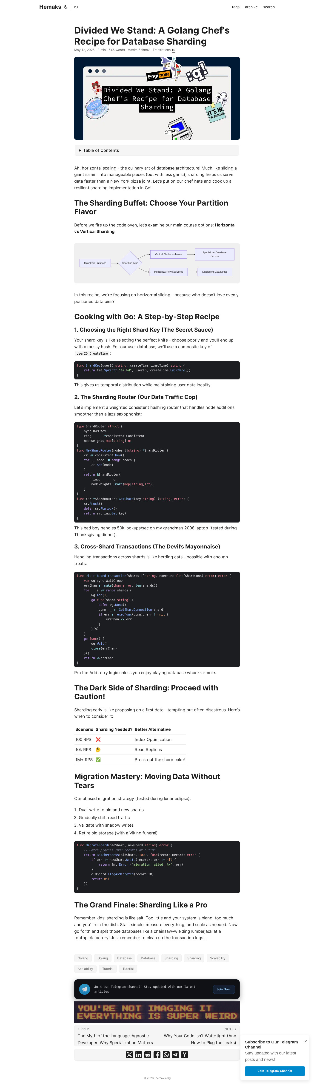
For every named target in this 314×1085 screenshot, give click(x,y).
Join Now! (224, 989)
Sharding (171, 958)
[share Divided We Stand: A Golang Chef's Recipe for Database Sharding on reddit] (147, 1054)
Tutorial (107, 969)
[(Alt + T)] (66, 7)
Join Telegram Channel (275, 1071)
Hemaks (50, 6)
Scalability (218, 958)
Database (124, 958)
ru (76, 7)
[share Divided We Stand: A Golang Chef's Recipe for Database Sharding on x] (129, 1054)
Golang (83, 958)
